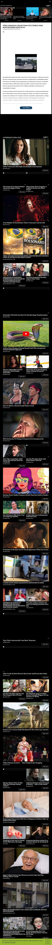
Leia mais (26, 108)
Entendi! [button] (48, 941)
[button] (3, 32)
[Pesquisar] (50, 1)
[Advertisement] (26, 44)
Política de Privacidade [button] (10, 942)
